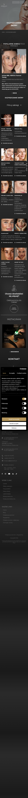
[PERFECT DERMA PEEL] (20, 225)
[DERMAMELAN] (20, 187)
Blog (4, 512)
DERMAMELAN (18, 195)
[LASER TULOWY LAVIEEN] (7, 254)
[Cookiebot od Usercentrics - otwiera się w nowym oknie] (20, 369)
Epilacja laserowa (7, 496)
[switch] (24, 403)
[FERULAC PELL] (20, 120)
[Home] (4, 5)
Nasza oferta (6, 491)
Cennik (5, 483)
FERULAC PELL (18, 128)
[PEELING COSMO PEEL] (7, 187)
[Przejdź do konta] (26, 161)
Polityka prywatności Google (9, 541)
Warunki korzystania (21, 541)
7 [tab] (18, 351)
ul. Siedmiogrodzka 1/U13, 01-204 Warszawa (11, 438)
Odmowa (14, 428)
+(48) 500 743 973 (9, 455)
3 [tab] (12, 351)
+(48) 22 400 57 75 (9, 458)
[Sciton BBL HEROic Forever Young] (14, 61)
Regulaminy (6, 517)
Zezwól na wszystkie (14, 419)
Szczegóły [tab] (12, 373)
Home (3, 32)
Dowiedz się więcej (8, 143)
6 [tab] (16, 351)
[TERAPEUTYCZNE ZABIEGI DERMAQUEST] (20, 154)
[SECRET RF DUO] (20, 254)
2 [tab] (11, 351)
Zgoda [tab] (4, 373)
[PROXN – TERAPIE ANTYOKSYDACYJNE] (7, 120)
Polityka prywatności (8, 515)
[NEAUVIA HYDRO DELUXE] (7, 154)
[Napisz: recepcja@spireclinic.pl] (26, 170)
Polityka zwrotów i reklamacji (11, 520)
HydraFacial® (4, 233)
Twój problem (7, 488)
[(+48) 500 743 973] (26, 167)
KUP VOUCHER (16, 2)
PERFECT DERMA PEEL (20, 233)
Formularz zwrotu (8, 522)
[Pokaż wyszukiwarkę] (23, 5)
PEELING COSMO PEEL (7, 195)
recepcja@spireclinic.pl (10, 460)
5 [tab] (15, 351)
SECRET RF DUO (18, 262)
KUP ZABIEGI (23, 2)
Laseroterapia (7, 494)
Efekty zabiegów (7, 486)
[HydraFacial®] (7, 225)
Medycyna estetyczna (9, 499)
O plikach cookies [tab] (21, 373)
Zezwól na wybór (14, 423)
